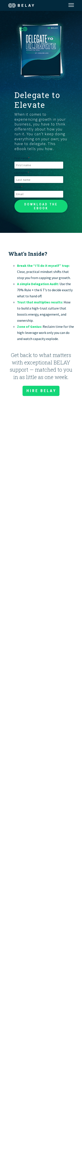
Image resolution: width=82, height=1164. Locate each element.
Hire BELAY (41, 390)
